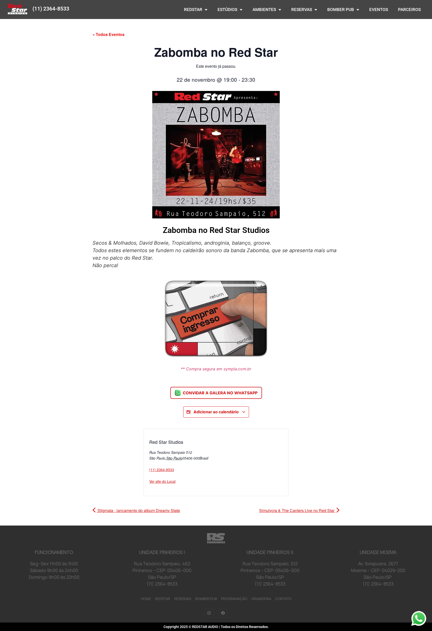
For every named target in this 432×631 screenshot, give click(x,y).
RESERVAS (301, 9)
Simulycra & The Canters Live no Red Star (297, 510)
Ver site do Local (162, 481)
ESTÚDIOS (227, 9)
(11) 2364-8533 (50, 9)
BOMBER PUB (340, 9)
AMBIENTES (264, 9)
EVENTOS (378, 9)
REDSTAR (193, 9)
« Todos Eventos (108, 34)
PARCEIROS (409, 9)
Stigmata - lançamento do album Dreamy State (138, 510)
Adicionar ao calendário (216, 412)
